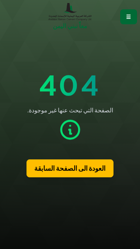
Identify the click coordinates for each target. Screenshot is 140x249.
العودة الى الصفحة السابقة (70, 168)
